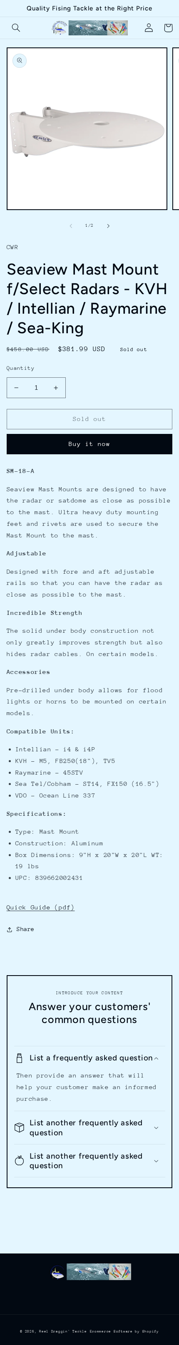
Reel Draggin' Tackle (63, 1331)
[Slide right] (108, 226)
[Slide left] (71, 226)
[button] (16, 27)
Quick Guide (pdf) (41, 907)
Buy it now (90, 443)
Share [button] (26, 929)
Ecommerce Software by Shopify (124, 1331)
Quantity (21, 368)
